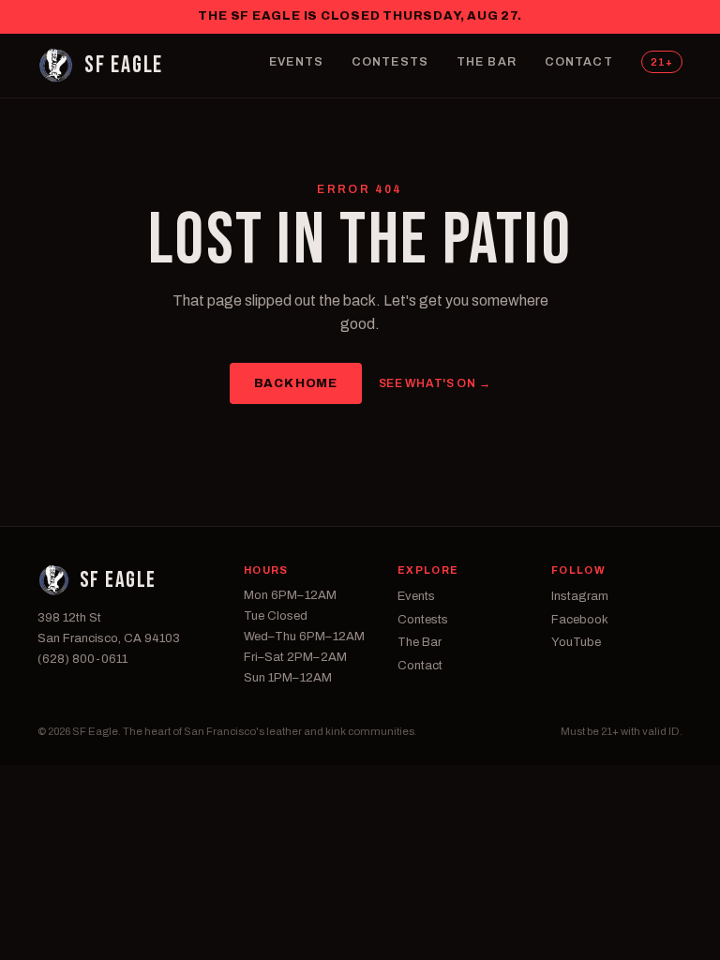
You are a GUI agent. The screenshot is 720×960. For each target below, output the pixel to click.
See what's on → (435, 383)
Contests (390, 61)
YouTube (576, 642)
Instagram (579, 596)
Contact (579, 61)
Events (296, 61)
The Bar (487, 61)
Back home (296, 383)
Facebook (579, 619)
